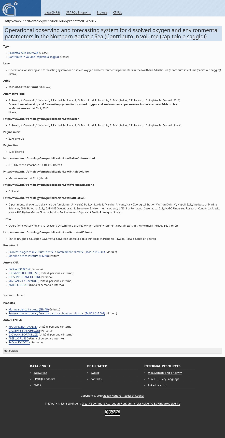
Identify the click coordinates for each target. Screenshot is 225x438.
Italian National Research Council (123, 395)
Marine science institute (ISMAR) (29, 256)
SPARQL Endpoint (78, 12)
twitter (95, 373)
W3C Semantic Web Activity (165, 373)
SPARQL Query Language (163, 379)
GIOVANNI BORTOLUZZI (23, 273)
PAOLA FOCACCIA (19, 269)
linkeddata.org (157, 385)
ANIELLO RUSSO (19, 285)
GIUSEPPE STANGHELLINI (24, 277)
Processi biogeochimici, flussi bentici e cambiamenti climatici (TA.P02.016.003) (57, 252)
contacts (96, 379)
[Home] (20, 8)
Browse (102, 12)
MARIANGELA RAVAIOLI (23, 281)
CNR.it (117, 12)
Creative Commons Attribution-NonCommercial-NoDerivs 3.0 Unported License (131, 403)
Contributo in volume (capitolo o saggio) (34, 57)
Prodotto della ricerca (22, 53)
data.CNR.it (52, 12)
